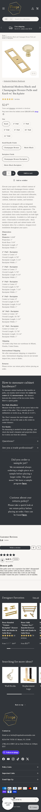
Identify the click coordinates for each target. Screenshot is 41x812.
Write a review (15, 548)
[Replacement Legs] (29, 675)
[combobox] (20, 19)
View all (36, 598)
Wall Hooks (10, 686)
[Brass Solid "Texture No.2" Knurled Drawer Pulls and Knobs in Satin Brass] (29, 611)
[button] (37, 8)
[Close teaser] (14, 798)
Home (4, 35)
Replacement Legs (29, 687)
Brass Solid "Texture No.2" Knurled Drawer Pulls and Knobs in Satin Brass (28, 628)
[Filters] (33, 548)
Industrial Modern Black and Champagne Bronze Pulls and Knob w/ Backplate (19, 37)
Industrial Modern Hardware (14, 81)
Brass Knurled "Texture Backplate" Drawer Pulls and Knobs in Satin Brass (10, 628)
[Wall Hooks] (10, 675)
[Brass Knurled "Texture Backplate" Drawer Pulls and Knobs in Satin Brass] (10, 611)
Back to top (19, 705)
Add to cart (28, 173)
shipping (12, 108)
